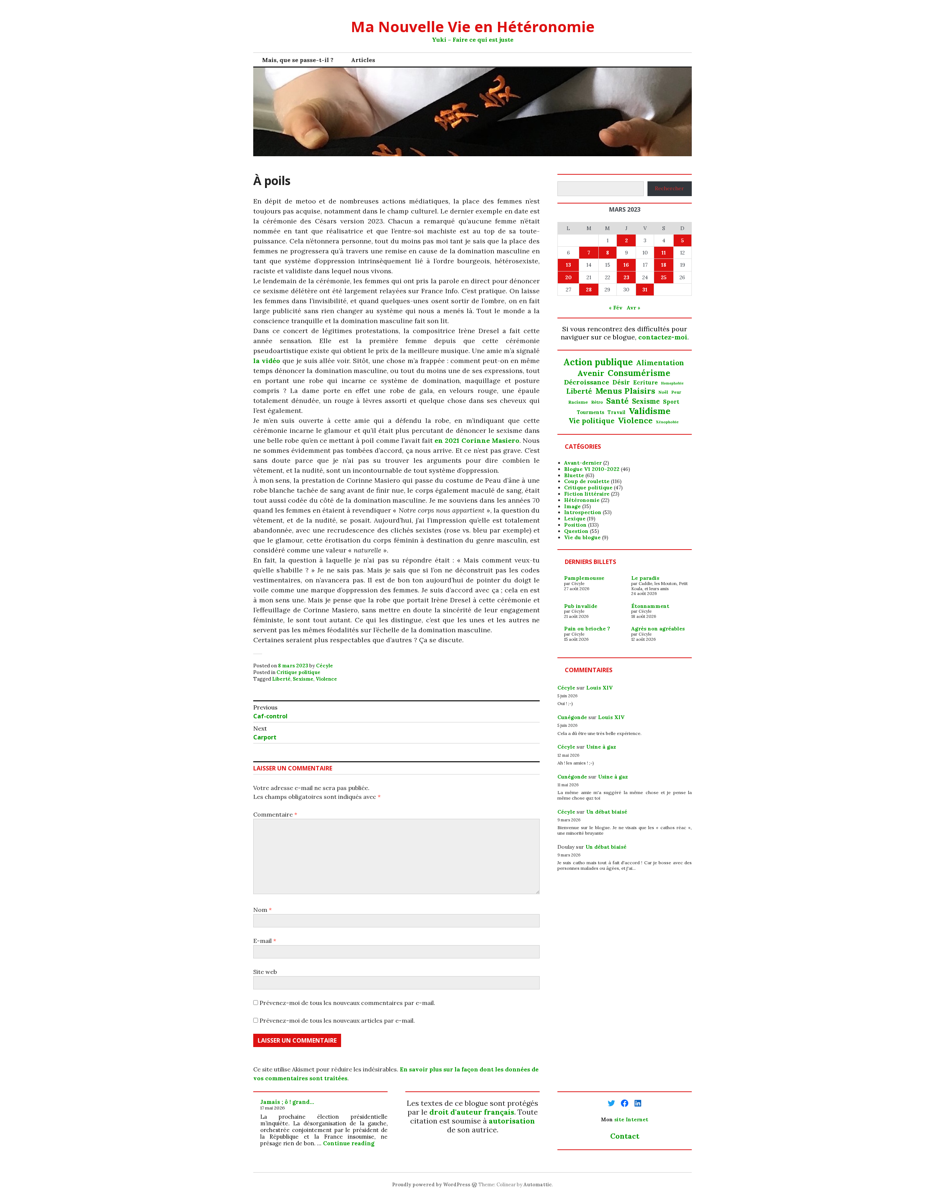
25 (664, 277)
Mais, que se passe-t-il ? (297, 60)
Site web (265, 971)
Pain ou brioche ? (587, 628)
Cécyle (324, 666)
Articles (363, 60)
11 (664, 252)
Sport (671, 402)
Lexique (574, 518)
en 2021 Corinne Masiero (476, 440)
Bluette (574, 475)
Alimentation (660, 363)
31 (644, 289)
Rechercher (669, 188)
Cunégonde (572, 717)
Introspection (582, 512)
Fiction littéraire (586, 493)
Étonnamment (650, 606)
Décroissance (586, 382)
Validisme (649, 411)
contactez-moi (662, 337)
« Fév (615, 307)
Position (575, 524)
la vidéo (266, 360)
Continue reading (348, 1143)
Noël (663, 392)
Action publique (598, 362)
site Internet (631, 1119)
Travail (616, 412)
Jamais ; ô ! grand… (287, 1101)
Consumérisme (639, 373)
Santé (617, 401)
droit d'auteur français (471, 1111)
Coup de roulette (586, 481)
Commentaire (275, 814)
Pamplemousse (584, 578)
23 (626, 277)
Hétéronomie (581, 500)
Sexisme (303, 679)
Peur (676, 392)
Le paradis (645, 578)
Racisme (578, 402)
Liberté (281, 679)
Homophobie (672, 384)
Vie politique (591, 421)
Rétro (597, 402)
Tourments (590, 412)
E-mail (264, 940)
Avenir (590, 373)
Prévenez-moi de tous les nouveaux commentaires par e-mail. (347, 1002)
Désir (621, 382)
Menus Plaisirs (625, 391)
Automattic (537, 1184)
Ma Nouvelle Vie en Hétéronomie (473, 26)
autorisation (512, 1120)
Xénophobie (667, 422)
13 (568, 264)
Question (576, 531)
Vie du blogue (582, 537)
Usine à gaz (601, 746)
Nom (262, 909)
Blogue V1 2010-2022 (591, 469)
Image (572, 506)
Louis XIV (599, 687)
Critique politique (298, 672)
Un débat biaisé (606, 811)
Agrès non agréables (658, 628)
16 (626, 264)
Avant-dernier (583, 462)
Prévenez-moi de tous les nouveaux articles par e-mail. (337, 1020)
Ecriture (645, 382)
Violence (326, 679)
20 (568, 277)
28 (589, 289)
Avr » (633, 307)
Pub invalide (580, 606)
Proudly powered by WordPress (431, 1184)
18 (663, 264)
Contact (624, 1135)
